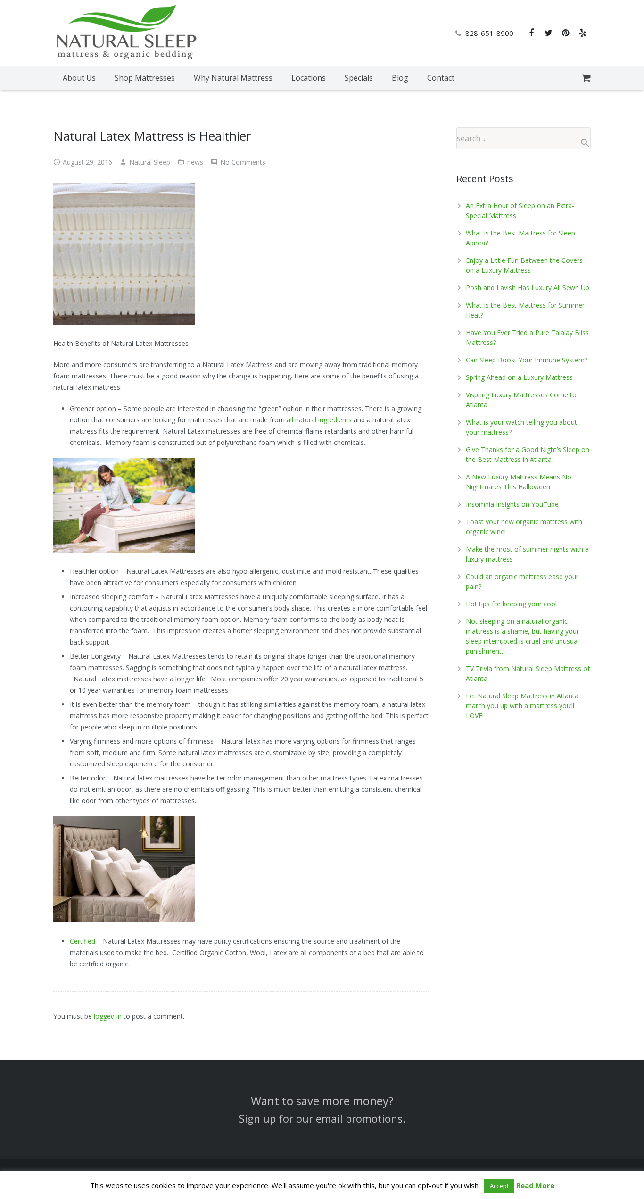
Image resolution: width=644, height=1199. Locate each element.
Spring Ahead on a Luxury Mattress (519, 377)
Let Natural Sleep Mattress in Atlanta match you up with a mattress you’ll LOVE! (522, 705)
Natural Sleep (149, 162)
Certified (82, 941)
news (195, 162)
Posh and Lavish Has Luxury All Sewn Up (527, 287)
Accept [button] (499, 1186)
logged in (108, 1016)
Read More (535, 1185)
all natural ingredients (319, 419)
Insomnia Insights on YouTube (512, 504)
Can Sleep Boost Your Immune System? (526, 359)
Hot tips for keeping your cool (511, 603)
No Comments (242, 162)
